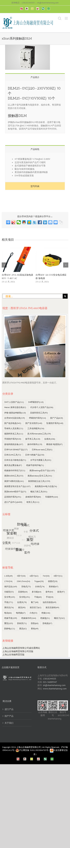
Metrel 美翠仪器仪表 (15, 407)
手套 (8, 602)
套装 (61, 591)
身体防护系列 (33, 497)
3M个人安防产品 (14, 402)
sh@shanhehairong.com (48, 2)
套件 (49, 591)
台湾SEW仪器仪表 (14, 418)
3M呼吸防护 (35, 402)
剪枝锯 (53, 586)
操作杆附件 (34, 444)
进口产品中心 (13, 502)
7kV (46, 576)
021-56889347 (50, 682)
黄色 (34, 628)
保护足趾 (10, 586)
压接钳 (23, 591)
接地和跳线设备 (13, 444)
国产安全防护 (33, 423)
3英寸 (21, 576)
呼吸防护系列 (37, 418)
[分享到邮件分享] (56, 222)
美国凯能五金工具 (39, 481)
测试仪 (9, 607)
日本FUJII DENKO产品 (16, 449)
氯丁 (34, 602)
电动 (8, 613)
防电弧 (47, 623)
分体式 (40, 586)
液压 (21, 607)
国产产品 (56, 418)
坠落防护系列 (54, 423)
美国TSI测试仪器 (14, 481)
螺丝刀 (59, 618)
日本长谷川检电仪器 (15, 460)
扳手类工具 (32, 439)
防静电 (9, 628)
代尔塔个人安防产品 (41, 407)
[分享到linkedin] (45, 222)
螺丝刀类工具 (38, 491)
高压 (23, 628)
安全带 (9, 597)
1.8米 (8, 576)
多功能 (36, 591)
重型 (8, 623)
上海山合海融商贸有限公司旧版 (17, 651)
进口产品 (9, 709)
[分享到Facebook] (40, 222)
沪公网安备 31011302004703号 (33, 750)
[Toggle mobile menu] (66, 18)
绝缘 (45, 613)
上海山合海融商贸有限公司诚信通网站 (21, 648)
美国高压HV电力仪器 (46, 486)
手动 (49, 597)
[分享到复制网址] (61, 222)
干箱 (38, 597)
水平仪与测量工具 (40, 460)
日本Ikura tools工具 (42, 449)
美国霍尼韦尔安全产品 (17, 486)
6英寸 (34, 576)
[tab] (35, 77)
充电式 (26, 586)
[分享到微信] (19, 222)
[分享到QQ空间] (29, 222)
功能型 (9, 591)
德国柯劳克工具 (13, 433)
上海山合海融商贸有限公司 (28, 747)
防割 (34, 623)
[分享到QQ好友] (24, 222)
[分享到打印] (50, 222)
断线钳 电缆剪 (54, 444)
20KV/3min (23, 581)
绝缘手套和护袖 (35, 465)
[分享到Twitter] (34, 222)
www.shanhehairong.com (55, 688)
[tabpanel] (35, 107)
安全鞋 (24, 597)
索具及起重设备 (13, 465)
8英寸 (58, 576)
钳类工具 (33, 502)
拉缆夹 (49, 439)
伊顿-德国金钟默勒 (15, 412)
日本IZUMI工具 (12, 454)
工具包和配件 (35, 428)
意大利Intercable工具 (39, 433)
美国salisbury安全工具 (40, 475)
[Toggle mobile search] (59, 18)
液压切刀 (35, 607)
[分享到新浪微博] (13, 222)
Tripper (39, 581)
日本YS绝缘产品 (34, 454)
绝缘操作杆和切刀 (14, 470)
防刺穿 (22, 623)
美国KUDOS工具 (13, 475)
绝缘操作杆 (28, 618)
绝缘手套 (10, 618)
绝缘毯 (45, 618)
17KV (8, 581)
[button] (4, 265)
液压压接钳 (52, 607)
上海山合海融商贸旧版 (13, 654)
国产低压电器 (12, 423)
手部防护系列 (12, 439)
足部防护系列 (12, 497)
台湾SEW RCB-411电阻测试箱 (16, 275)
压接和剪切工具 (39, 412)
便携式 (52, 581)
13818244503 (49, 678)
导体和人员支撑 (13, 428)
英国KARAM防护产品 (15, 491)
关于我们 (9, 723)
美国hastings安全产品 (42, 470)
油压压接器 (49, 602)
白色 (33, 613)
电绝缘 (20, 613)
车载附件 (51, 497)
